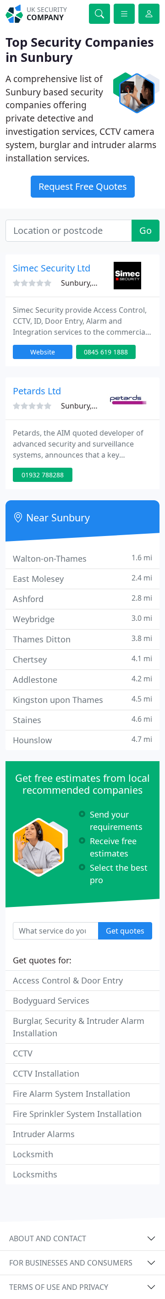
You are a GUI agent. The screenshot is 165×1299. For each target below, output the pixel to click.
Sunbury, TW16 (87, 406)
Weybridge (82, 619)
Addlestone (82, 679)
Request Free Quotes (82, 186)
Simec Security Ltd (51, 268)
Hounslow (82, 740)
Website (42, 352)
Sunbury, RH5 (84, 283)
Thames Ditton (82, 639)
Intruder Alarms (44, 1133)
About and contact (47, 1238)
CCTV (23, 1053)
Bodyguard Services (51, 1000)
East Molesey (82, 578)
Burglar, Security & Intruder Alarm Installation (78, 1027)
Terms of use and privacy (58, 1287)
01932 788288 (43, 474)
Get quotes (125, 931)
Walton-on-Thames (82, 558)
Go (145, 230)
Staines (82, 719)
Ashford (82, 598)
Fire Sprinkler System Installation (77, 1113)
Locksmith (33, 1154)
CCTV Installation (46, 1073)
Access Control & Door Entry (68, 980)
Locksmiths (35, 1174)
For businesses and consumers (70, 1263)
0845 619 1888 (106, 352)
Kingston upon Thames (82, 699)
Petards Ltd (37, 391)
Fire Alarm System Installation (71, 1093)
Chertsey (82, 659)
